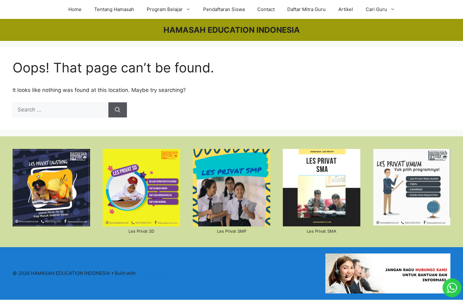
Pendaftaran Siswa (224, 9)
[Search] (117, 109)
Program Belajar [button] (165, 9)
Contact (266, 9)
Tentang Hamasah (114, 9)
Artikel (345, 9)
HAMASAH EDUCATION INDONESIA (231, 30)
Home (75, 9)
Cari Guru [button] (376, 9)
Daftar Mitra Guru (306, 9)
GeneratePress (154, 273)
